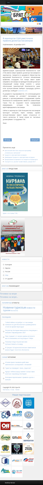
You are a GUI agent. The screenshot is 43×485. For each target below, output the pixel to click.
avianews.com (22, 91)
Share (4, 123)
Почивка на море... (9, 297)
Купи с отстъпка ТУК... (10, 213)
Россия (7, 271)
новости (30, 307)
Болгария (8, 265)
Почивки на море (8, 293)
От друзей (8, 279)
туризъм (20, 307)
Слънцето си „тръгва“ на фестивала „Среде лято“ (20, 162)
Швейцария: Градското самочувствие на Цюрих (20, 157)
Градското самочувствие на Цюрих (16, 155)
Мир (6, 275)
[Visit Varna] (21, 30)
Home (17, 390)
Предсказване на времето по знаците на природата (21, 159)
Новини (8, 307)
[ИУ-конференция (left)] (13, 237)
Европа (7, 268)
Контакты (6, 390)
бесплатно (14, 310)
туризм (6, 310)
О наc (12, 390)
